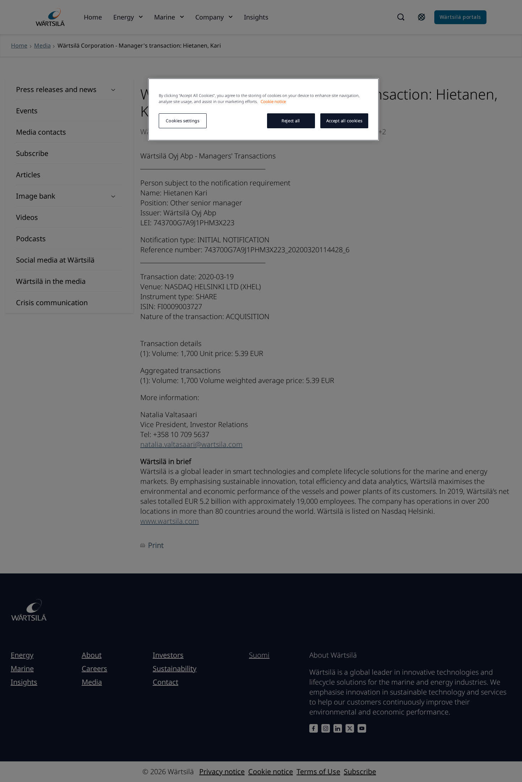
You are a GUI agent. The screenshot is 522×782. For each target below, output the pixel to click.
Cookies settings (182, 120)
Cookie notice (273, 101)
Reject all (291, 120)
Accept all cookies (344, 120)
